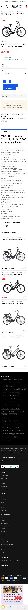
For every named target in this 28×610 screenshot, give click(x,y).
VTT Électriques (5, 430)
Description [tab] (7, 131)
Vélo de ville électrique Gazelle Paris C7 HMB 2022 (13, 239)
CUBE (5, 49)
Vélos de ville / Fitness (7, 433)
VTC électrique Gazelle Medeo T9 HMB (11, 338)
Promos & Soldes (19, 237)
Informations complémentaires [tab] (12, 222)
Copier (18, 598)
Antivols (4, 383)
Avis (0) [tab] (6, 226)
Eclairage (10, 386)
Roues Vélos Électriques (7, 405)
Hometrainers (5, 392)
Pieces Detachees (14, 395)
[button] (1, 19)
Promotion (11, 118)
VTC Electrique (4, 13)
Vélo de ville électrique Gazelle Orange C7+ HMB (13, 303)
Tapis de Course (13, 414)
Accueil (2, 12)
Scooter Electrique (15, 408)
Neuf (7, 118)
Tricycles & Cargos (17, 421)
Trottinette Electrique (7, 424)
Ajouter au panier (11, 85)
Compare (21, 88)
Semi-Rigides (11, 411)
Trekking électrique (6, 421)
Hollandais (22, 389)
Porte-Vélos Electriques (16, 399)
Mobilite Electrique (10, 12)
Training (14, 418)
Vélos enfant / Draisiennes (8, 437)
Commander (10, 89)
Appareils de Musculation (13, 383)
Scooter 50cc (18, 405)
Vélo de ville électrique (19, 118)
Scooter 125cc (5, 408)
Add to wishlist (18, 88)
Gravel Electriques (14, 389)
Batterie (23, 383)
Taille (2, 71)
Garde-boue (4, 389)
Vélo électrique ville (9, 115)
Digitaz (10, 575)
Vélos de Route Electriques (18, 430)
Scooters (4, 411)
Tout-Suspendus (5, 418)
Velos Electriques (20, 12)
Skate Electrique (20, 411)
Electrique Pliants (19, 386)
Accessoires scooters (7, 379)
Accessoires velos (18, 379)
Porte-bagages (5, 399)
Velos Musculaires (6, 427)
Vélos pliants (19, 437)
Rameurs (14, 402)
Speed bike (4, 414)
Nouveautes (18, 113)
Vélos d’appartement (19, 433)
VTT (23, 427)
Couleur (2, 64)
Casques (4, 386)
